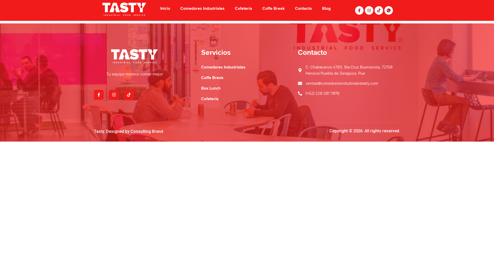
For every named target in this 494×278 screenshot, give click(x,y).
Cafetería (243, 8)
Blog (326, 8)
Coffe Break (273, 8)
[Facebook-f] (99, 95)
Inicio (165, 8)
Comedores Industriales (202, 8)
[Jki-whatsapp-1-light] (388, 10)
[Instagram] (369, 10)
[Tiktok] (379, 10)
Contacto (303, 8)
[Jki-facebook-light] (359, 10)
